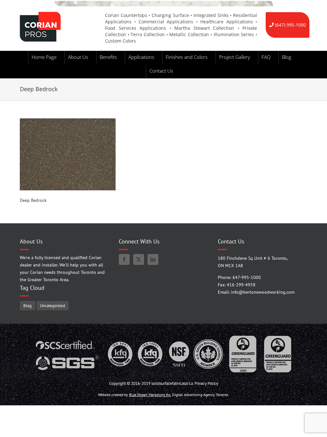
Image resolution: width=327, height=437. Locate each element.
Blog (27, 305)
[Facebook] (124, 259)
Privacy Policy (206, 383)
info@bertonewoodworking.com (262, 292)
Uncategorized (52, 305)
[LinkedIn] (153, 259)
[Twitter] (138, 259)
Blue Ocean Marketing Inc (150, 394)
